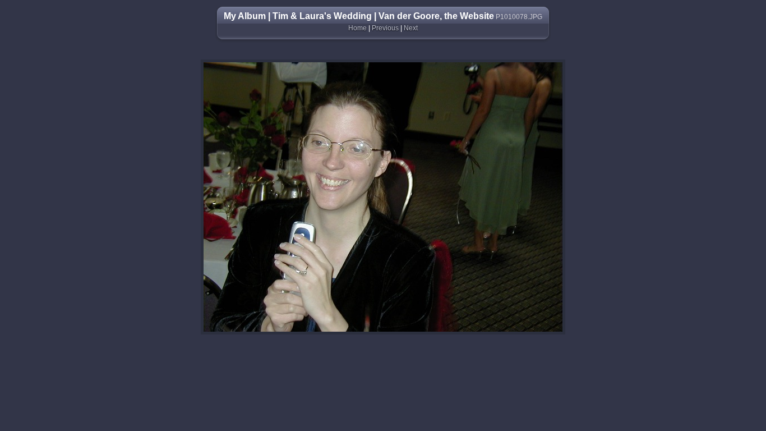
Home (357, 28)
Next (411, 28)
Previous (385, 28)
